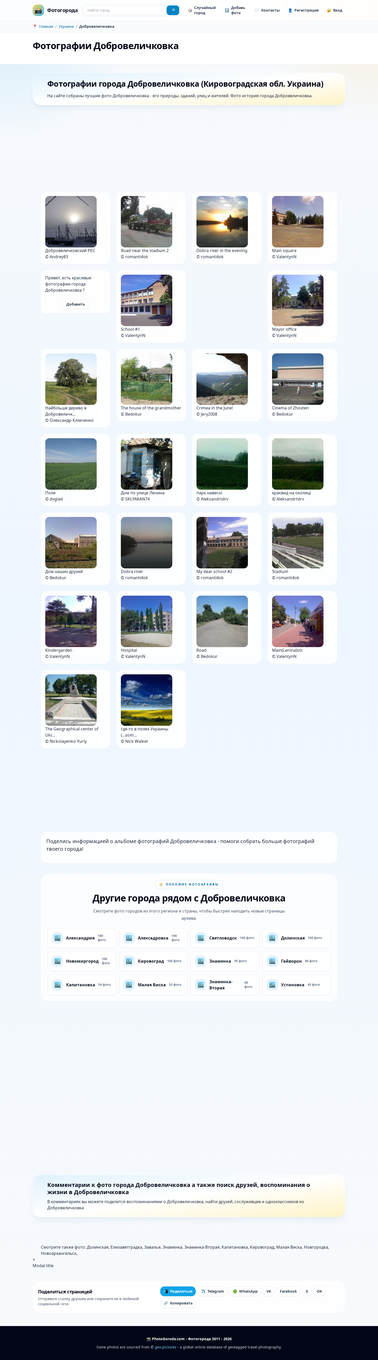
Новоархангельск (58, 1253)
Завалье (152, 1247)
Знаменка (172, 1247)
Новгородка (316, 1247)
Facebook (288, 1291)
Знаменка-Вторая (202, 1247)
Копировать (178, 1303)
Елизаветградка (126, 1247)
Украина (66, 26)
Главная (46, 26)
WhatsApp (245, 1291)
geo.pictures (165, 1347)
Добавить (75, 304)
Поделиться (178, 1291)
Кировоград (262, 1247)
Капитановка (235, 1247)
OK (319, 1291)
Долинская (98, 1247)
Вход (334, 10)
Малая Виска (289, 1247)
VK (268, 1291)
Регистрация (303, 10)
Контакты (267, 10)
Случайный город (202, 10)
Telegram (212, 1291)
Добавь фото (235, 10)
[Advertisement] (187, 149)
